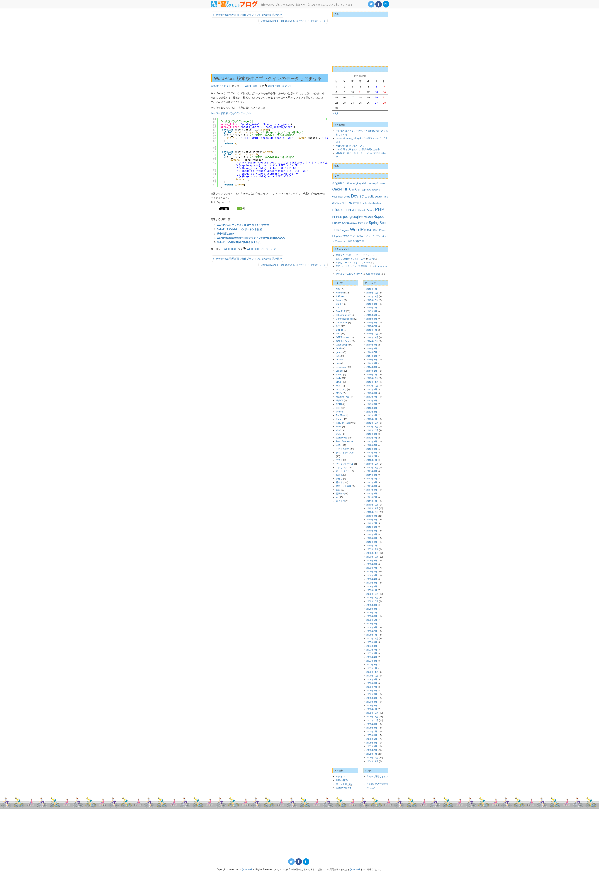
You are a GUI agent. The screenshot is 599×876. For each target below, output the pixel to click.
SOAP (339, 433)
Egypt (372, 258)
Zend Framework (344, 441)
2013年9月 (371, 389)
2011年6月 (371, 482)
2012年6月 (371, 441)
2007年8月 (371, 645)
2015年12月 (372, 292)
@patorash (247, 869)
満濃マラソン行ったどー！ (349, 255)
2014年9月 (371, 344)
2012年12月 (372, 422)
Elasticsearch (375, 196)
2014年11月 (372, 337)
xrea (346, 235)
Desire (347, 196)
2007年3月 (371, 660)
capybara (366, 189)
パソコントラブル (344, 463)
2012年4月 (371, 448)
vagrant (345, 230)
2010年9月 (371, 515)
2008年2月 (371, 631)
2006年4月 (371, 697)
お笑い (339, 445)
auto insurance (380, 266)
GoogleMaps (342, 344)
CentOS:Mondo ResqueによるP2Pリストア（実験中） (293, 21)
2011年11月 (372, 467)
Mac (379, 203)
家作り (339, 478)
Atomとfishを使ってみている (350, 145)
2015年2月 (371, 326)
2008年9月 (371, 604)
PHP (379, 209)
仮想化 (339, 474)
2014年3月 (371, 366)
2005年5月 (371, 738)
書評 (358, 241)
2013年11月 (372, 381)
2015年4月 (371, 318)
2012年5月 (371, 445)
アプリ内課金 (356, 236)
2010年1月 (371, 545)
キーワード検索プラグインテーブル (231, 113)
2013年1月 (371, 418)
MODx (355, 210)
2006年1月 (371, 709)
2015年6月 (371, 311)
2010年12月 (372, 504)
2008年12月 (372, 593)
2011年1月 (371, 500)
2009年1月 (371, 590)
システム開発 (342, 448)
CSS (338, 326)
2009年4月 (371, 579)
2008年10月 (372, 601)
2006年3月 (371, 701)
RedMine (340, 415)
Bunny (366, 262)
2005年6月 (371, 735)
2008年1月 (371, 634)
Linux (338, 381)
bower (382, 183)
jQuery (339, 374)
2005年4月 (371, 742)
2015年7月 (371, 307)
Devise (357, 196)
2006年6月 (371, 690)
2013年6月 (371, 400)
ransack (368, 217)
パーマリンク (268, 248)
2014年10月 (372, 341)
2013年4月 (371, 407)
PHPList (337, 217)
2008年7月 (371, 612)
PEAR (339, 404)
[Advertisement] (269, 49)
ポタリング (341, 467)
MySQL (339, 400)
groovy (339, 352)
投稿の (342, 780)
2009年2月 (371, 586)
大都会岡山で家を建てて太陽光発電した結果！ (359, 149)
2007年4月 (371, 656)
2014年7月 (371, 352)
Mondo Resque (366, 210)
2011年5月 (371, 486)
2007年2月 (371, 664)
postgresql (351, 216)
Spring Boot (378, 222)
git (386, 196)
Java (338, 363)
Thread (336, 230)
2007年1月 (371, 668)
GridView (336, 203)
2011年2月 (371, 497)
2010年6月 (371, 526)
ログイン (340, 776)
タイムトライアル (372, 236)
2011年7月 (371, 478)
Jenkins (339, 370)
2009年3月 (371, 582)
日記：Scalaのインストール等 (350, 258)
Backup (339, 300)
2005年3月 (371, 746)
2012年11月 (372, 426)
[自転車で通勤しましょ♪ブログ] (234, 4)
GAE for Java (342, 337)
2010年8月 (371, 519)
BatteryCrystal (357, 183)
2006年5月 (371, 694)
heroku (347, 202)
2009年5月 (371, 575)
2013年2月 (371, 415)
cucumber (337, 196)
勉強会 (351, 241)
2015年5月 (371, 314)
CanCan (355, 189)
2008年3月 (371, 627)
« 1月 (336, 113)
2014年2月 (371, 370)
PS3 (361, 216)
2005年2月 (371, 749)
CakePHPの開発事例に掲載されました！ (240, 242)
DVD (338, 333)
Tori (367, 255)
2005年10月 (372, 720)
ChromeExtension (345, 318)
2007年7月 (371, 649)
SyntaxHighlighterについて (326, 122)
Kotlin (364, 203)
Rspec (378, 216)
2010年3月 (371, 538)
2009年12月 (372, 549)
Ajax (338, 288)
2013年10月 (372, 385)
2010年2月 (371, 541)
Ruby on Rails (343, 422)
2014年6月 (371, 355)
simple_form (356, 223)
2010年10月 (372, 511)
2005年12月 (372, 712)
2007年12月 (372, 638)
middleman (341, 209)
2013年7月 (371, 396)
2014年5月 (371, 359)
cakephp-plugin (343, 314)
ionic (338, 355)
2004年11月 (372, 761)
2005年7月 (371, 731)
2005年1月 (371, 753)
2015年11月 (372, 296)
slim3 (338, 430)
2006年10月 (372, 675)
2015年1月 (371, 329)
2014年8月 (371, 348)
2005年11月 (372, 716)
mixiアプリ (341, 389)
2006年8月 (371, 683)
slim (366, 223)
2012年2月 (371, 456)
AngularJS (340, 182)
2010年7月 (371, 523)
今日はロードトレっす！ (348, 262)
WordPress (251, 86)
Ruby (338, 418)
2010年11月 (372, 508)
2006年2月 (371, 705)
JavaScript (341, 366)
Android (340, 292)
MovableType (342, 396)
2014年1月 (371, 374)
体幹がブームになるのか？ (349, 273)
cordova (376, 189)
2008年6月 (371, 616)
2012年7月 (371, 437)
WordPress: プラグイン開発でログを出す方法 (243, 225)
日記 (338, 489)
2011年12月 (372, 463)
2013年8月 (371, 393)
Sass (345, 222)
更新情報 (340, 493)
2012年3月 (371, 452)
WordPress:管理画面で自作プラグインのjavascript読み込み (247, 14)
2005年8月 (371, 727)
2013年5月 (371, 404)
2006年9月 (371, 679)
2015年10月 (372, 300)
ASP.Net (340, 296)
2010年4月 (371, 534)
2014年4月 (371, 363)
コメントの (344, 783)
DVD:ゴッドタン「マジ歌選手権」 (352, 266)
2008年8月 (371, 608)
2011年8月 (371, 474)
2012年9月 (371, 433)
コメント (287, 86)
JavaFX (357, 203)
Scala (338, 426)
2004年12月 (372, 757)
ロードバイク (342, 241)
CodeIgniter (342, 322)
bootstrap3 (372, 183)
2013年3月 (371, 411)
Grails (339, 348)
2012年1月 (371, 459)
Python (339, 411)
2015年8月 (371, 303)
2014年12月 (372, 333)
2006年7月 (371, 686)
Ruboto (336, 223)
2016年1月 (371, 288)
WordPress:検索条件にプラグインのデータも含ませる (268, 78)
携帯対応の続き (225, 233)
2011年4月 (371, 489)
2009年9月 (371, 560)
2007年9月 (371, 642)
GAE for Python (343, 341)
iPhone (339, 359)
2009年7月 (371, 567)
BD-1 (338, 303)
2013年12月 (372, 378)
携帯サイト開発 (343, 486)
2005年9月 (371, 724)
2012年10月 (372, 430)
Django (339, 329)
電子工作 (340, 500)
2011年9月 (371, 471)
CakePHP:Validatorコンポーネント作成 (239, 229)
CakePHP (340, 189)
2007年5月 (371, 653)
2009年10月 (372, 556)
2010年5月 (371, 530)
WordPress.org (343, 787)
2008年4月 (371, 623)
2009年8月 (371, 564)
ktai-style (372, 203)
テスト (339, 459)
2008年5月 (371, 619)
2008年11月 (372, 597)
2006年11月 (372, 671)
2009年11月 (372, 552)
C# (337, 307)
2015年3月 (371, 322)
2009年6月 (371, 571)
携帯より (340, 482)
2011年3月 (371, 493)
